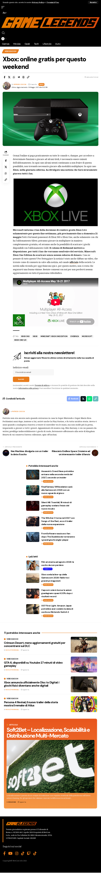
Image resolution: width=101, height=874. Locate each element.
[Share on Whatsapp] (14, 77)
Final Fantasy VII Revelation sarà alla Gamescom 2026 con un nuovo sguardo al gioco (56, 490)
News (41, 84)
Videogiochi (10, 51)
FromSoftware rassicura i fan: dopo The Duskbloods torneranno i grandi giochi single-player (58, 536)
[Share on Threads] (23, 77)
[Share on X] (9, 77)
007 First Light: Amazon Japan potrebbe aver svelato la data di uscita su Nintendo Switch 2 (57, 608)
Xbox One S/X (20, 340)
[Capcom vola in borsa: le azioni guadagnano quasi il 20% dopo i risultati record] (32, 593)
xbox (35, 336)
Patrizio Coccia (20, 84)
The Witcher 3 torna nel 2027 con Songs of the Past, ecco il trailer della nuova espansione (58, 521)
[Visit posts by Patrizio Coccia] (6, 411)
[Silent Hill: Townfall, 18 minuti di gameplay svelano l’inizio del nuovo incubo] (32, 506)
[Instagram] (16, 853)
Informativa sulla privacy (28, 388)
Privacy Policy (38, 2)
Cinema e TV (48, 569)
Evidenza (74, 336)
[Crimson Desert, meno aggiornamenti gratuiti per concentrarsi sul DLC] (84, 645)
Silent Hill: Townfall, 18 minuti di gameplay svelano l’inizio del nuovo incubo (56, 505)
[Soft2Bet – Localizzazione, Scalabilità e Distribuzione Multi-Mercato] (50, 766)
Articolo (13, 725)
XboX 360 (25, 336)
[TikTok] (22, 853)
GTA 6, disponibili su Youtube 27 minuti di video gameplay (33, 664)
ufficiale (73, 262)
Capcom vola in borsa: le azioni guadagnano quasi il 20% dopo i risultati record (56, 593)
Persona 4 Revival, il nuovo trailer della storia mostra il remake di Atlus (31, 703)
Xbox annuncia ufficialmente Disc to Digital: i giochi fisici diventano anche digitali (31, 683)
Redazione (12, 802)
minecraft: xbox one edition (54, 336)
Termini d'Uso (53, 2)
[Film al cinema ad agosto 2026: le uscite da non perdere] (32, 565)
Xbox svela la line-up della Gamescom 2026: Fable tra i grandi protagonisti (55, 577)
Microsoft (87, 336)
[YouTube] (10, 853)
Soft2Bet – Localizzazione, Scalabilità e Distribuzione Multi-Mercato (48, 732)
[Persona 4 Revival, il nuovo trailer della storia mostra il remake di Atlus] (84, 704)
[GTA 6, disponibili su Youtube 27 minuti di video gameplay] (84, 664)
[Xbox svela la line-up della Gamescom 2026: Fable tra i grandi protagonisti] (32, 578)
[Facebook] (4, 853)
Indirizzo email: (21, 367)
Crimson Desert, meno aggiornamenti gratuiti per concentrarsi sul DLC (34, 644)
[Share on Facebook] (4, 77)
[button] (93, 2)
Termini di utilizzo (42, 385)
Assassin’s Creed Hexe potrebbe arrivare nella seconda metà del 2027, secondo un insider (57, 474)
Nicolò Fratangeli (12, 650)
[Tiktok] (35, 853)
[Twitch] (28, 853)
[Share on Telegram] (19, 77)
